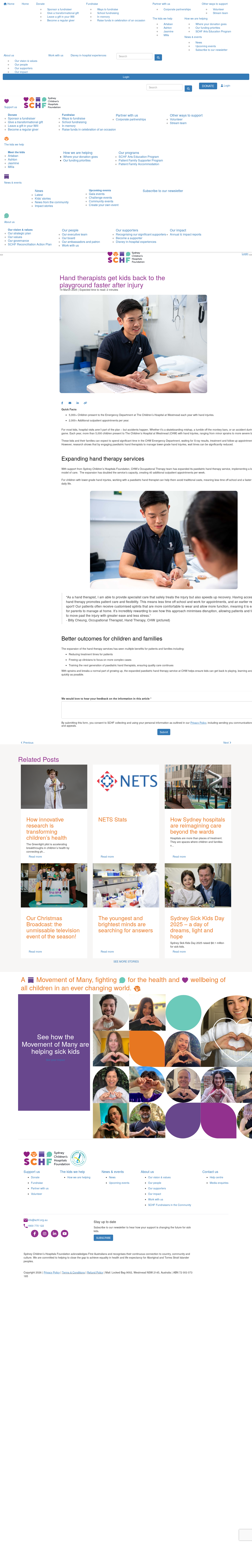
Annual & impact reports (185, 234)
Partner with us (161, 4)
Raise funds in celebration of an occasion (121, 20)
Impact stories (44, 206)
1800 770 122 (36, 1225)
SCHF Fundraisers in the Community (169, 1205)
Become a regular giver (61, 20)
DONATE (208, 86)
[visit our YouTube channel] (64, 1234)
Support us (10, 107)
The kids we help (162, 18)
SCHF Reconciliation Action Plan (30, 244)
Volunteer (36, 1194)
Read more (35, 856)
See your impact (55, 1060)
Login (126, 77)
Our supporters (127, 230)
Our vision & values (159, 1177)
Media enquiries (219, 1183)
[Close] (1, 254)
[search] (188, 88)
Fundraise (92, 4)
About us (9, 55)
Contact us (210, 1171)
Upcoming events (119, 1183)
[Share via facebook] (62, 403)
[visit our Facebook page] (34, 1234)
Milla (166, 35)
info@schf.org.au (38, 1220)
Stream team (220, 13)
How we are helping (196, 18)
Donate (40, 4)
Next (226, 742)
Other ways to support (215, 4)
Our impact (21, 72)
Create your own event (103, 205)
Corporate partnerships (177, 9)
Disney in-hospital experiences (88, 55)
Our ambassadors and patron (81, 242)
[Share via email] (70, 403)
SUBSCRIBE (103, 1238)
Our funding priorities (77, 160)
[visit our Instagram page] (44, 1234)
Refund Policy (95, 1272)
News (39, 190)
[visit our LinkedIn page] (54, 1234)
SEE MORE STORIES (126, 961)
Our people (70, 230)
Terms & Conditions (73, 1272)
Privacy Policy (198, 722)
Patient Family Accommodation (139, 164)
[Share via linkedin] (77, 403)
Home (10, 4)
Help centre (216, 1177)
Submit (164, 732)
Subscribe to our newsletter (211, 50)
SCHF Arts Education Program (213, 31)
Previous (28, 742)
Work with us (55, 55)
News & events (193, 37)
